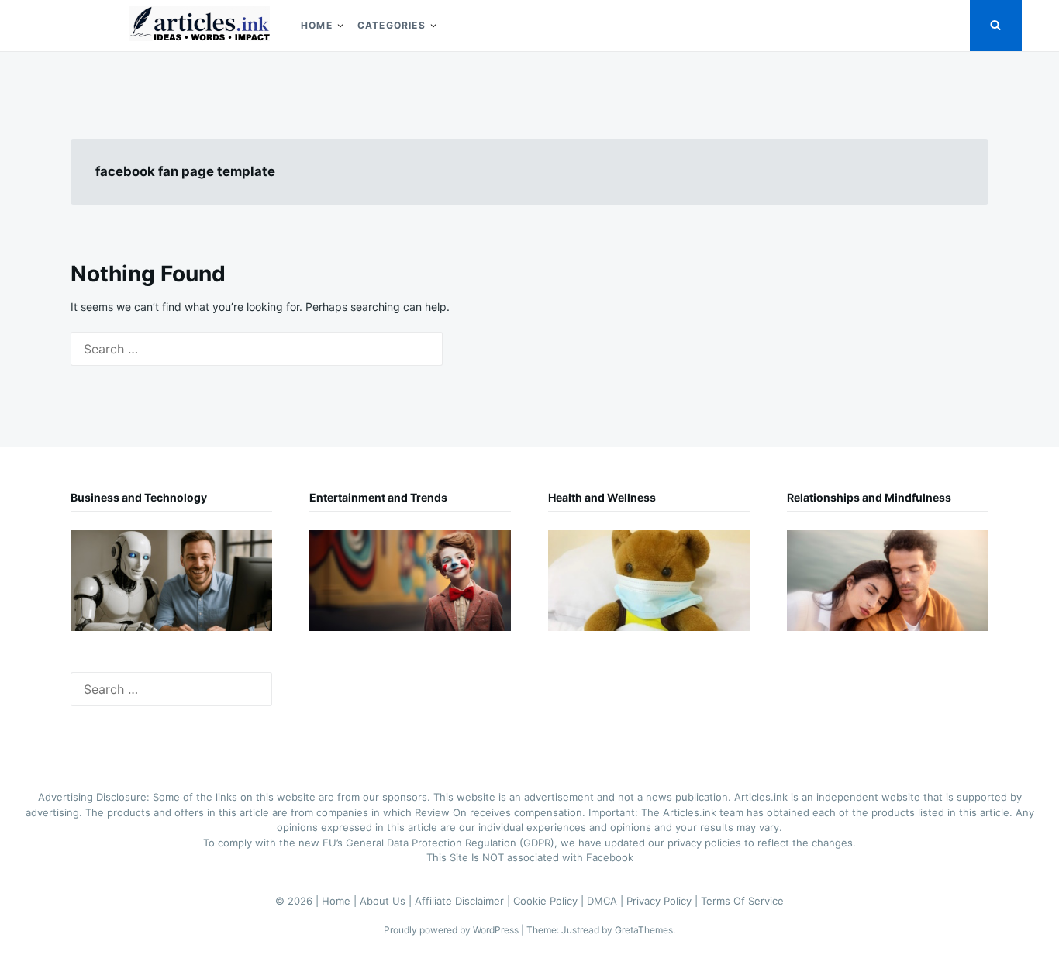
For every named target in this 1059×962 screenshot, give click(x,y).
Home (317, 25)
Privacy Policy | (663, 901)
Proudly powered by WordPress (452, 930)
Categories (391, 25)
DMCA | (606, 901)
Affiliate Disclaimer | (464, 901)
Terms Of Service (742, 901)
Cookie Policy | (550, 901)
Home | (341, 901)
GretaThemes (644, 930)
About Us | (387, 901)
